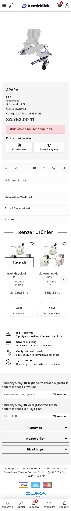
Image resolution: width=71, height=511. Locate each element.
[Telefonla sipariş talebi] (54, 168)
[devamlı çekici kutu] (51, 255)
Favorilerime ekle (20, 138)
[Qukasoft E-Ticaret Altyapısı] (36, 494)
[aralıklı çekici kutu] (19, 255)
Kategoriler (35, 438)
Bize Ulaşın (35, 449)
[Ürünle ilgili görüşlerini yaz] (26, 168)
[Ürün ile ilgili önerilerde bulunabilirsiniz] (64, 168)
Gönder (62, 394)
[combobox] (6, 416)
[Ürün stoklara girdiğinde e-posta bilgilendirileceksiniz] (45, 168)
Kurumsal (35, 428)
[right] (64, 279)
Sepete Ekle (53, 313)
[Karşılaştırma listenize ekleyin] (35, 168)
